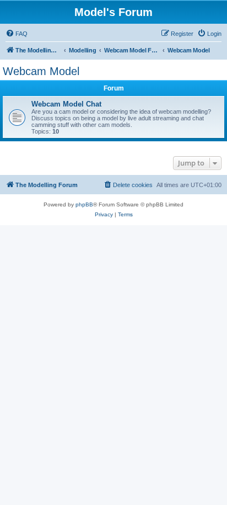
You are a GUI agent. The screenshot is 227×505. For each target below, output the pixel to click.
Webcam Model (41, 71)
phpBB (84, 204)
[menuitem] (17, 33)
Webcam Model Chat (66, 104)
